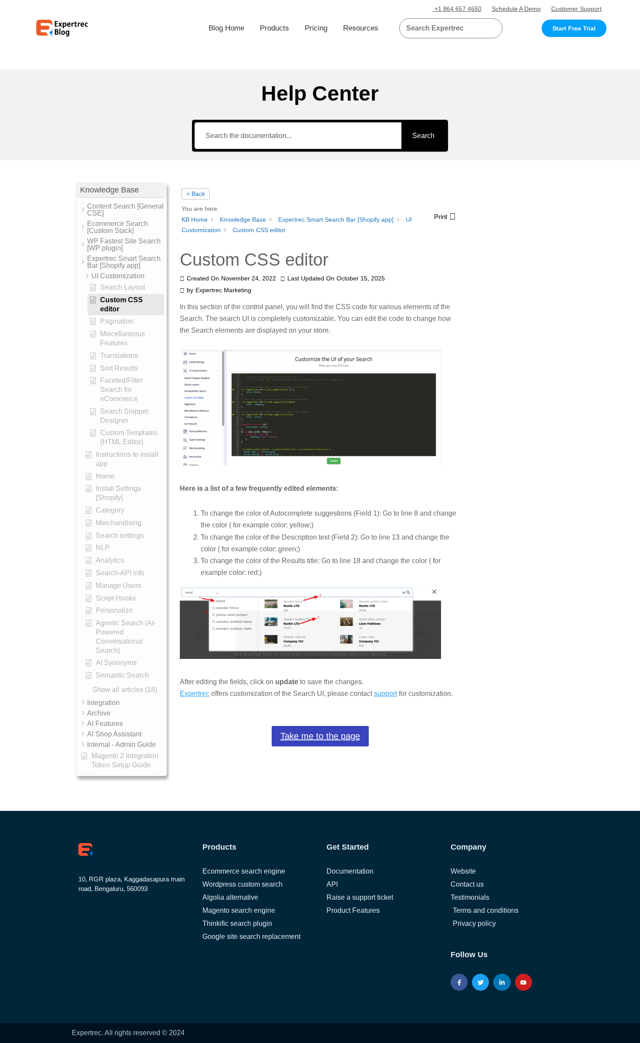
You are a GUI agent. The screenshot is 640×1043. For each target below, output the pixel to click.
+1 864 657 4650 (457, 8)
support (385, 693)
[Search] (492, 28)
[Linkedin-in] (501, 982)
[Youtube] (523, 982)
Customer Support (576, 8)
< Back (195, 193)
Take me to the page (320, 736)
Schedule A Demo (516, 8)
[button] (485, 28)
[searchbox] (443, 28)
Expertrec (194, 693)
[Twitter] (480, 982)
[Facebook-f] (459, 982)
